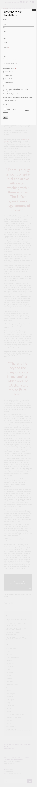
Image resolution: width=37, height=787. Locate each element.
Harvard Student (9, 75)
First (4, 28)
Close (34, 10)
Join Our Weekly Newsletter (12, 94)
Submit (5, 117)
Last (4, 35)
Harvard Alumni (9, 82)
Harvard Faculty (9, 72)
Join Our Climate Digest (10, 100)
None (6, 86)
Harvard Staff (8, 79)
